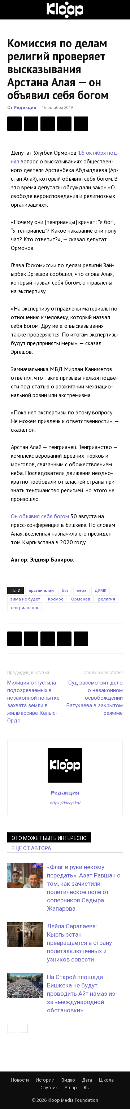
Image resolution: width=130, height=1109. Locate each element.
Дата (87, 1080)
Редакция (25, 107)
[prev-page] (11, 1028)
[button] (12, 9)
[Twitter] (31, 123)
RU (87, 1087)
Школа (106, 1080)
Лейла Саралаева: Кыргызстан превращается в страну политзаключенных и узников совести (79, 943)
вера (82, 590)
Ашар (71, 1087)
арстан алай (41, 590)
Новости (20, 1080)
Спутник (49, 1087)
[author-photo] (65, 782)
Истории (45, 1080)
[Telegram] (64, 123)
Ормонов (80, 599)
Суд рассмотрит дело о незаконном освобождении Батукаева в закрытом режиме (94, 697)
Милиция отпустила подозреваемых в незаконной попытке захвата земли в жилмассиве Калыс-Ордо (33, 701)
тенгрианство (24, 607)
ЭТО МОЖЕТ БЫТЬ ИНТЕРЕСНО (49, 838)
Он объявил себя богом (40, 516)
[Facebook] (14, 123)
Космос (55, 599)
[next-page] (23, 1028)
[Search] (120, 9)
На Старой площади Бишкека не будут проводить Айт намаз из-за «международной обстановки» (82, 993)
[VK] (47, 123)
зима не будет (25, 599)
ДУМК (101, 590)
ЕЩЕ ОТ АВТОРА (31, 848)
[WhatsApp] (81, 123)
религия (106, 599)
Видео (68, 1080)
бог (65, 590)
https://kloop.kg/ (65, 803)
